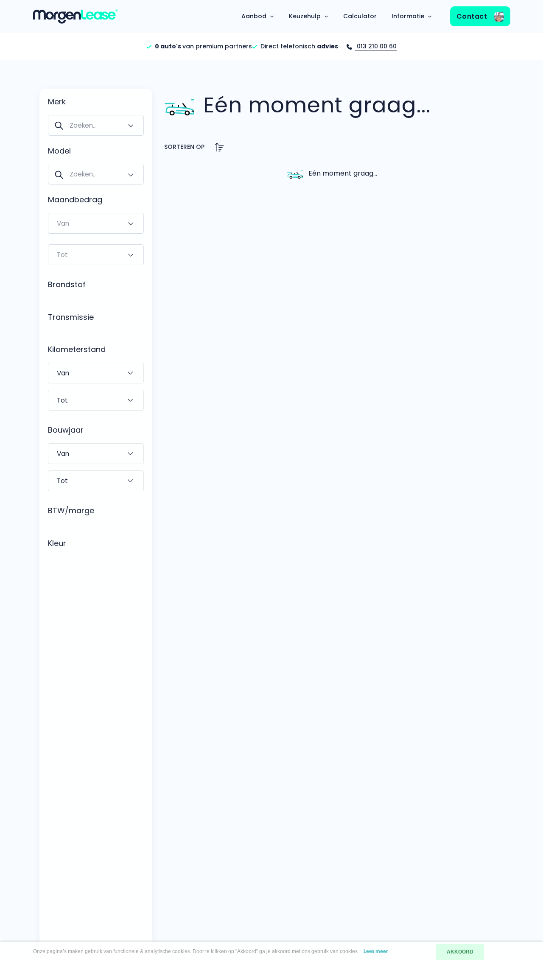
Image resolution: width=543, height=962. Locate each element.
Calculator (360, 16)
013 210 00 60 (376, 46)
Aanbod (253, 16)
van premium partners (203, 46)
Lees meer (376, 951)
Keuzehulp (305, 16)
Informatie (408, 16)
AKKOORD (460, 952)
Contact (472, 16)
